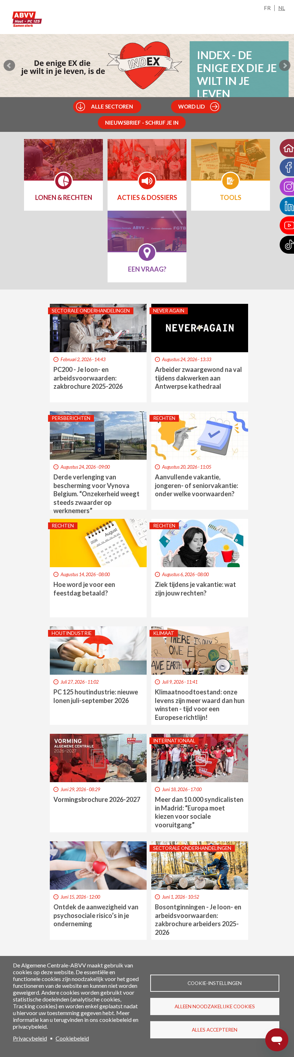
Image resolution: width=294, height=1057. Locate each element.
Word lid (191, 106)
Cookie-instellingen (215, 983)
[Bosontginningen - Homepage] (24, 18)
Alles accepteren (214, 1030)
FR (267, 8)
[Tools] (230, 164)
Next (284, 65)
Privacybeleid (30, 1038)
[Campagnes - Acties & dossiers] (147, 164)
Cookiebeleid (72, 1038)
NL (281, 8)
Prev (9, 65)
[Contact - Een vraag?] (147, 236)
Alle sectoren (112, 106)
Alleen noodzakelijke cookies (215, 1006)
